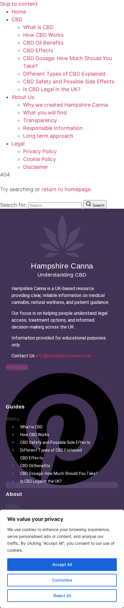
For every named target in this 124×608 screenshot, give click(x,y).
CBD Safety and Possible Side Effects (68, 81)
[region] (62, 559)
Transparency (40, 120)
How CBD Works (43, 35)
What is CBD (38, 27)
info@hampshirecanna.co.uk (63, 355)
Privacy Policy (40, 151)
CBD (17, 19)
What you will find (45, 113)
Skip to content (19, 4)
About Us (23, 97)
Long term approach (48, 136)
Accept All (62, 564)
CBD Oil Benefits (43, 43)
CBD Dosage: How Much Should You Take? (59, 473)
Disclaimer (35, 167)
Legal (18, 144)
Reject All (62, 595)
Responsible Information (53, 128)
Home (19, 12)
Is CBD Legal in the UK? (51, 89)
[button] (62, 419)
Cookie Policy (39, 159)
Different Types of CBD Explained (64, 74)
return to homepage (66, 189)
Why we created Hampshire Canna (65, 105)
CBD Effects (38, 50)
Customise (62, 580)
